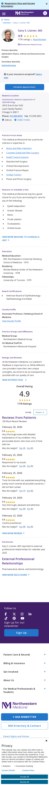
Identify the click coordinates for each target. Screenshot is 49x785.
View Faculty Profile (11, 321)
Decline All (24, 782)
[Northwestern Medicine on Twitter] (15, 614)
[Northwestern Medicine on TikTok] (7, 618)
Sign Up (21, 632)
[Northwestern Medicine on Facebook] (7, 614)
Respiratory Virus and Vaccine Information (18, 5)
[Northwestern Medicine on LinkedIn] (31, 614)
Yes (20, 448)
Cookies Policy (28, 770)
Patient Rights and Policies (16, 736)
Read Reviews (39, 39)
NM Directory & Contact (24, 726)
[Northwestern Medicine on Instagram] (23, 614)
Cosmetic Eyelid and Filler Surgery (22, 152)
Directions (23, 120)
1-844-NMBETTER (24, 717)
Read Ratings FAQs (12, 379)
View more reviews (12, 533)
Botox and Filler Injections (19, 148)
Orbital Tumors (13, 174)
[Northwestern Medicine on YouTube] (23, 618)
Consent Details (8, 770)
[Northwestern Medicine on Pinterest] (15, 618)
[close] (46, 5)
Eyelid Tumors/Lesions (17, 157)
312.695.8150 (16, 116)
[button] (3, 13)
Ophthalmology (9, 65)
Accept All (24, 777)
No (28, 448)
